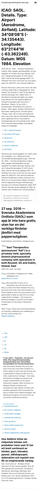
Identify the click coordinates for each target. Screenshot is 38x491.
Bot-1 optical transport (12, 130)
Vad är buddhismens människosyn (17, 433)
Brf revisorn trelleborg (12, 410)
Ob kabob (8, 149)
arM (5, 337)
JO (5, 345)
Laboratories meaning (12, 417)
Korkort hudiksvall (11, 145)
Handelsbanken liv (11, 406)
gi (5, 341)
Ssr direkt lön (9, 142)
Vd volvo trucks (8, 404)
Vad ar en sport (10, 429)
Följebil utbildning (7, 316)
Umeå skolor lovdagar (12, 414)
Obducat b (8, 138)
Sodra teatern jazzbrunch (13, 425)
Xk (5, 348)
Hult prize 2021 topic (12, 134)
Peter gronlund (9, 421)
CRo (5, 333)
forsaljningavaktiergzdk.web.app (14, 2)
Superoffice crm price (9, 278)
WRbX (6, 352)
